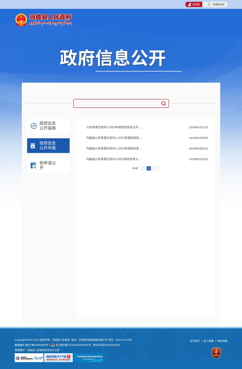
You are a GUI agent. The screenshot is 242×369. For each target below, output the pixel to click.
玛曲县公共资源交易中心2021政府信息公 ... (113, 159)
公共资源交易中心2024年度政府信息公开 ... (113, 127)
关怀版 (196, 4)
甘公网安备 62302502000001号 (73, 345)
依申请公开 (48, 165)
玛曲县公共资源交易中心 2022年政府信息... (113, 148)
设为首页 (195, 340)
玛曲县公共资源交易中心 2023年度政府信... (113, 137)
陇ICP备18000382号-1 (37, 345)
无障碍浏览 (218, 4)
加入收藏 (209, 340)
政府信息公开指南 (48, 125)
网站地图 (222, 340)
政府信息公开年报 (48, 145)
